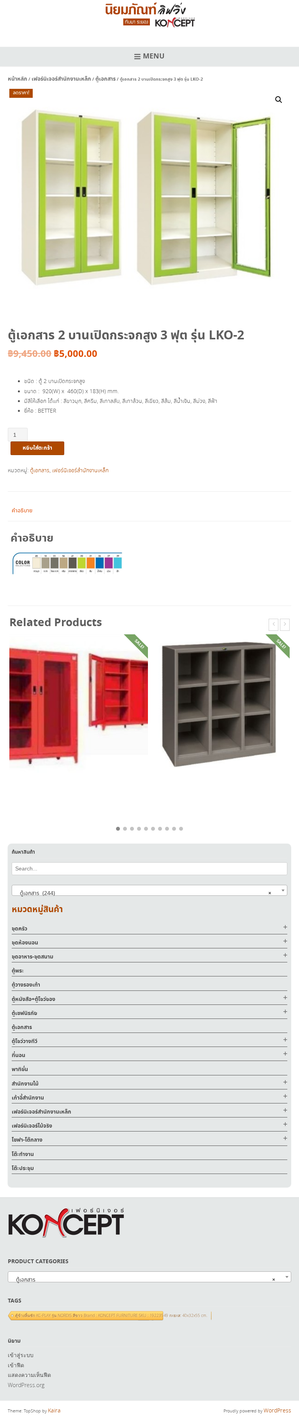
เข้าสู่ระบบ (20, 1355)
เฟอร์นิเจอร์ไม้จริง (32, 1126)
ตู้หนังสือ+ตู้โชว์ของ (33, 999)
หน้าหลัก (17, 79)
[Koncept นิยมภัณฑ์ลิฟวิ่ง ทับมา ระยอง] (149, 14)
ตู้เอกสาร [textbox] (143, 1280)
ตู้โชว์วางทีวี (24, 1041)
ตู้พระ (18, 971)
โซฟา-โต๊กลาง (27, 1140)
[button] (279, 100)
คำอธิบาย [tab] (22, 511)
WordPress (277, 1411)
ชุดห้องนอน (25, 943)
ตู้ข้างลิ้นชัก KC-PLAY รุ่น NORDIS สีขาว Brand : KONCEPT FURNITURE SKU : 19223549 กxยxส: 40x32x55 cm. (111, 1315)
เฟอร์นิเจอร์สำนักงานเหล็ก (61, 79)
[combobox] (149, 890)
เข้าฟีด (16, 1365)
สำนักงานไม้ (25, 1084)
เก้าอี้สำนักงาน (28, 1098)
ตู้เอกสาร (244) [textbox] (143, 893)
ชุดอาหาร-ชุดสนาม (32, 957)
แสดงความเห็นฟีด (29, 1375)
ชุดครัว (19, 929)
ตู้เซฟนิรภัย (24, 1013)
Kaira (54, 1411)
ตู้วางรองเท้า (26, 985)
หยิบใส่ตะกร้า (37, 448)
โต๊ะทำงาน (23, 1154)
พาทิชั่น (20, 1069)
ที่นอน (18, 1055)
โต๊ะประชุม (23, 1168)
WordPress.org (26, 1385)
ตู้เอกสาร (105, 79)
